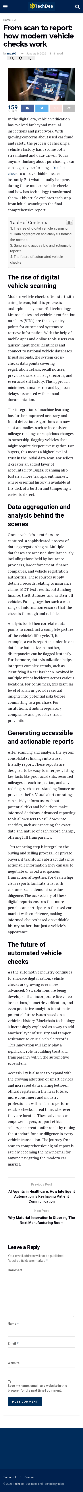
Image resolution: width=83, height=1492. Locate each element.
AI (15, 20)
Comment (15, 1270)
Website (13, 1363)
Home (7, 20)
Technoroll (10, 1477)
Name (13, 1324)
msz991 (12, 53)
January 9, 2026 (36, 53)
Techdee (18, 1483)
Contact (30, 1477)
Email (13, 1343)
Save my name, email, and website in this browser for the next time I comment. (37, 1388)
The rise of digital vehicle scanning (41, 228)
